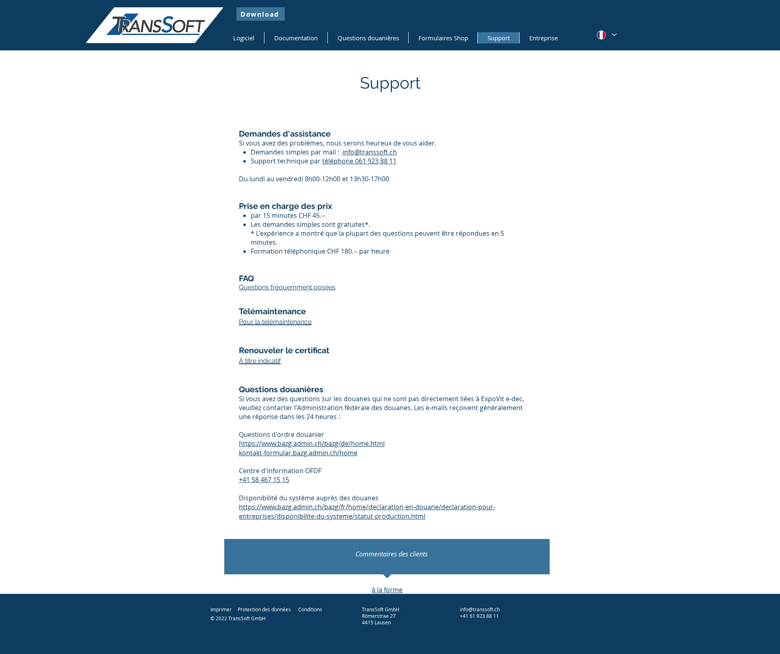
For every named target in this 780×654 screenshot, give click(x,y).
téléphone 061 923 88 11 (359, 160)
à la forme (387, 589)
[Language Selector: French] (606, 34)
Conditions (310, 609)
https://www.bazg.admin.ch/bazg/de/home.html (312, 443)
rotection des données (265, 609)
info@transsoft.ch (369, 152)
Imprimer (221, 609)
